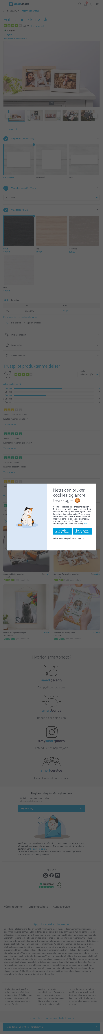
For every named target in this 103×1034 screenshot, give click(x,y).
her (85, 523)
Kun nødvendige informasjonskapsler (82, 531)
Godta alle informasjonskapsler (62, 531)
